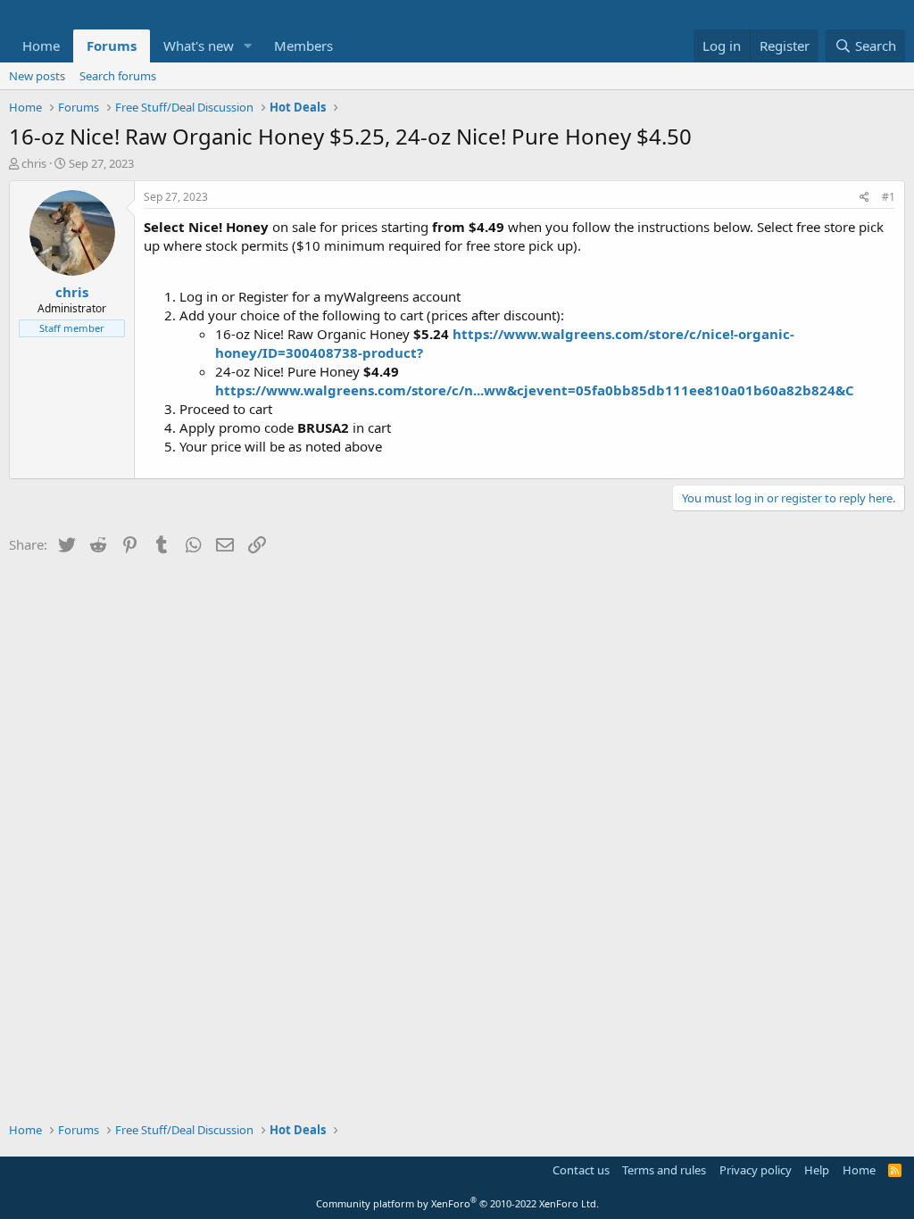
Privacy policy (755, 1170)
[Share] (864, 197)
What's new (198, 45)
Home (41, 45)
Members (303, 45)
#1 (888, 196)
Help (816, 1170)
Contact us (581, 1170)
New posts (37, 76)
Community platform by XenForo (457, 1203)
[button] (248, 45)
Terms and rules (664, 1170)
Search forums (117, 76)
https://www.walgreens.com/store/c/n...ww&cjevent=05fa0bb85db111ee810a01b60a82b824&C (534, 390)
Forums (112, 45)
